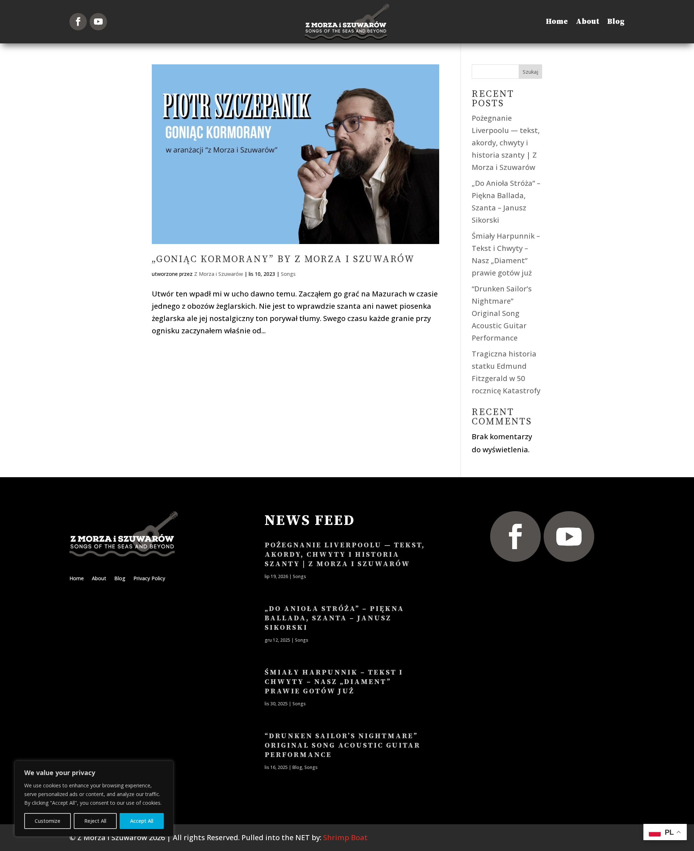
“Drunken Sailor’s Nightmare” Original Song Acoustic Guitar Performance (502, 313)
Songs (288, 273)
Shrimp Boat (345, 837)
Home (557, 21)
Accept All (141, 820)
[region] (94, 799)
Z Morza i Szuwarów (218, 273)
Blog (616, 21)
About (587, 21)
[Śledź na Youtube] (98, 21)
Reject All (95, 820)
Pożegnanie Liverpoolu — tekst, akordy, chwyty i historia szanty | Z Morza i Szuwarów (506, 142)
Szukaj (530, 71)
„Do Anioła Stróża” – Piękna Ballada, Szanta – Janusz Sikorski (334, 618)
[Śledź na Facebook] (78, 21)
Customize (47, 820)
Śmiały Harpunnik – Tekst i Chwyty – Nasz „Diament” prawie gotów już (334, 682)
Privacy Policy (149, 579)
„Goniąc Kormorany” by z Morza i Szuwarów (283, 259)
